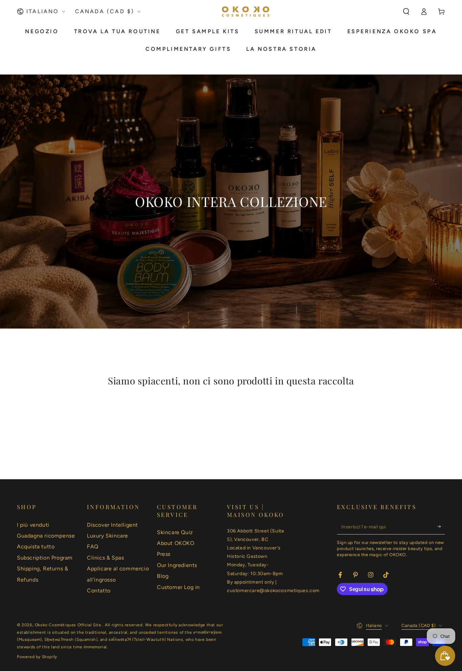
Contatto (99, 590)
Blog (162, 576)
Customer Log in (178, 587)
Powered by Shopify (37, 656)
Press (163, 554)
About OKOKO (175, 543)
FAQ (92, 546)
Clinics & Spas (105, 557)
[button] (406, 11)
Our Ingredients (177, 565)
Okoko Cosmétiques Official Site (68, 625)
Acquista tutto (35, 546)
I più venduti (33, 525)
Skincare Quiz (175, 532)
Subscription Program (45, 557)
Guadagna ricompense (46, 535)
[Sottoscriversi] (441, 526)
